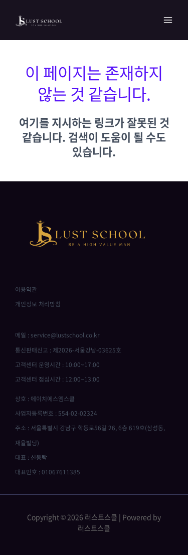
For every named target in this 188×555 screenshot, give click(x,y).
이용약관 (26, 289)
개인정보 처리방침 (38, 303)
